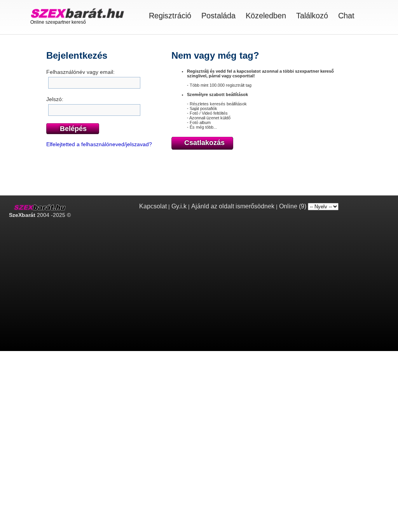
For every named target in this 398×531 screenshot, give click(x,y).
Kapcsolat (153, 206)
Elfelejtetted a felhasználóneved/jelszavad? (99, 144)
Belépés (73, 129)
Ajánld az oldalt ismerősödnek (232, 206)
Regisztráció (170, 15)
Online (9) (292, 206)
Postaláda (218, 15)
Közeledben (266, 15)
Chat (346, 15)
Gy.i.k (179, 206)
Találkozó (312, 15)
